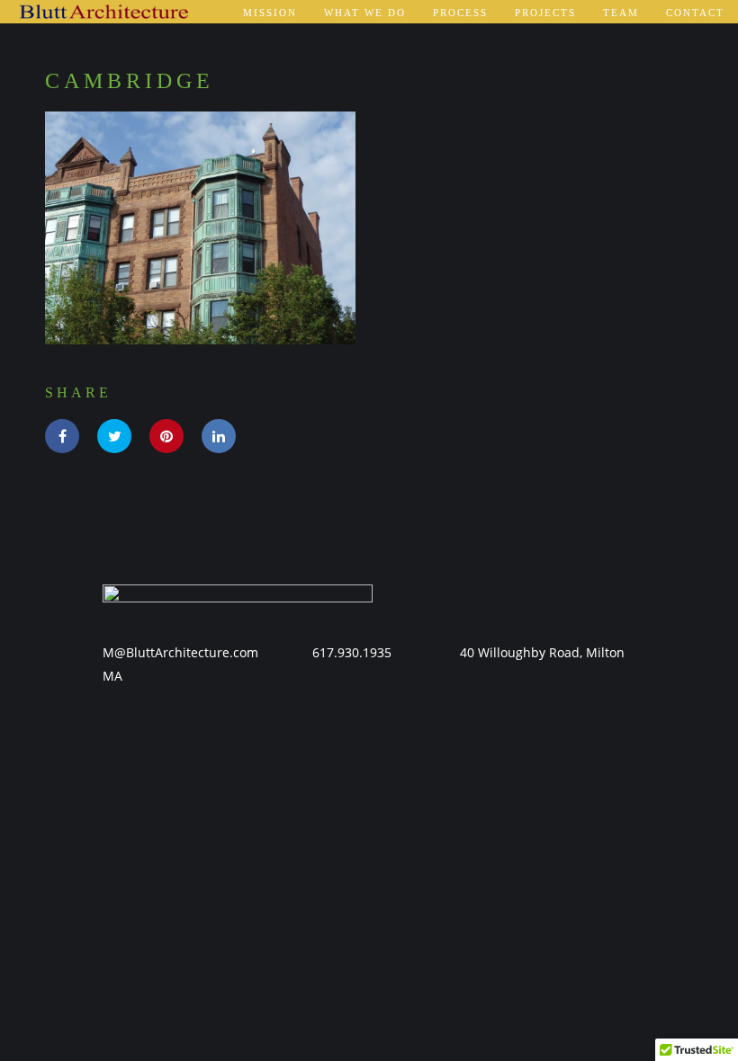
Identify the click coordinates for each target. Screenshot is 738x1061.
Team (621, 12)
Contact (695, 12)
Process (460, 12)
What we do (365, 12)
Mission (270, 12)
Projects (545, 12)
